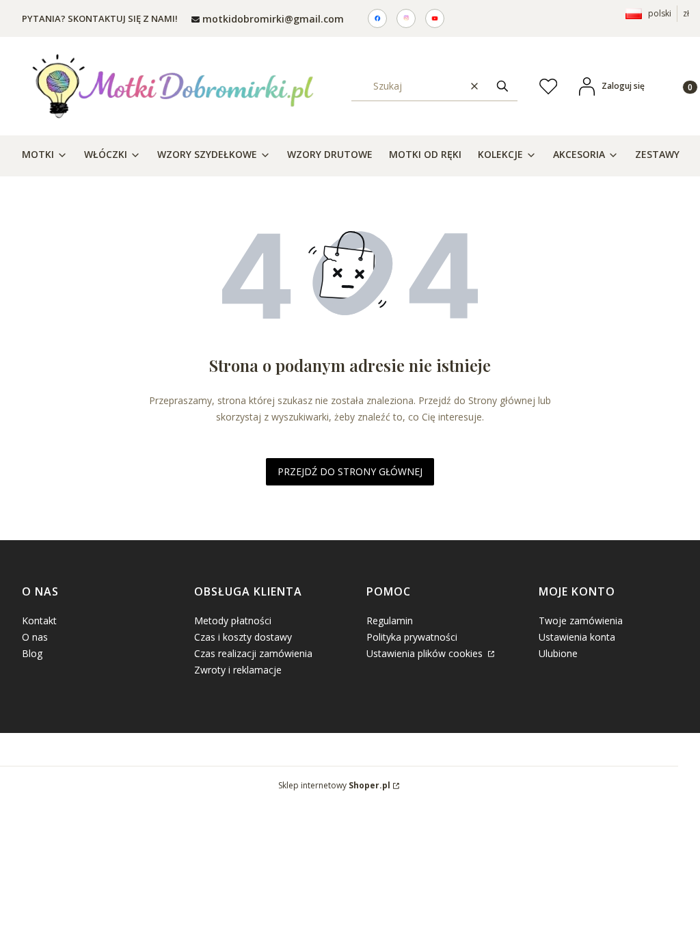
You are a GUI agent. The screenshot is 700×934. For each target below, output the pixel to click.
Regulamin (389, 620)
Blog (32, 653)
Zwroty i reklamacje (238, 669)
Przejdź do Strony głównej (350, 471)
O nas (35, 636)
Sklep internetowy (334, 785)
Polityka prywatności (411, 636)
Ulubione (558, 653)
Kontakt (39, 620)
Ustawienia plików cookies (425, 653)
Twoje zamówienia (581, 620)
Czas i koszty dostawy (243, 636)
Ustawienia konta (577, 636)
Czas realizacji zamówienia (253, 653)
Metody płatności (232, 620)
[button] (502, 86)
